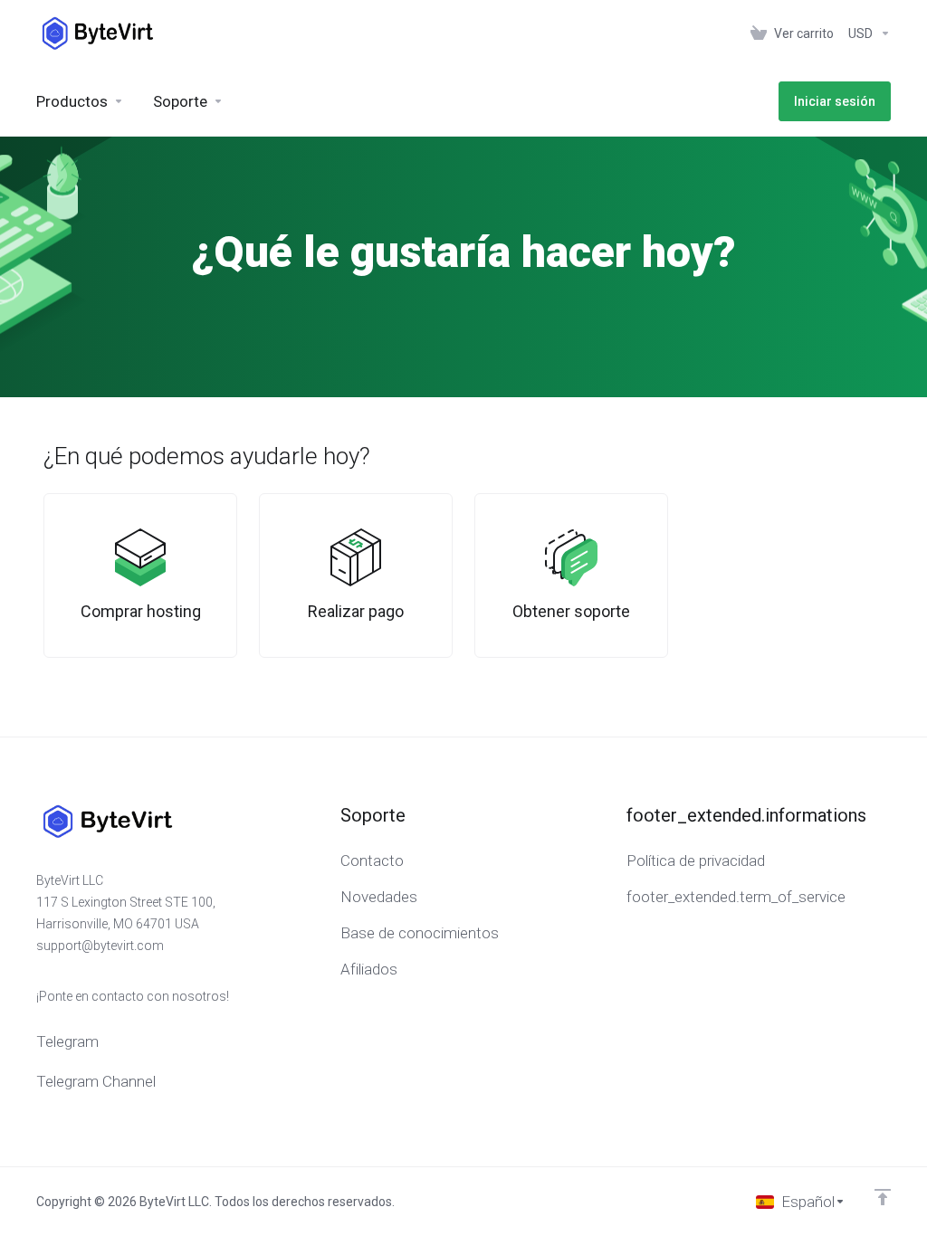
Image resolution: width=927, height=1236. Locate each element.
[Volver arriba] (882, 1197)
